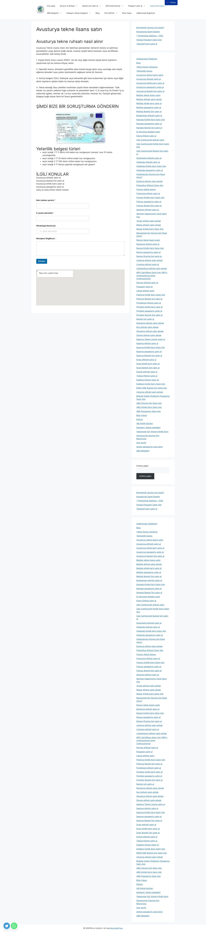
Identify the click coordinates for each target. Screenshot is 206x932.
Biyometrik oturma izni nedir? (150, 27)
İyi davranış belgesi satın (148, 132)
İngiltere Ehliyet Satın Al (147, 380)
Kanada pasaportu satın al (149, 124)
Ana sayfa (51, 6)
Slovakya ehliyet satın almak (149, 331)
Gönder (41, 261)
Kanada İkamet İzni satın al (149, 128)
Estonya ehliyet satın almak (149, 181)
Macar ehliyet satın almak (148, 225)
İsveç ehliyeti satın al (146, 359)
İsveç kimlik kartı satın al (148, 364)
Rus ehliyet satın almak (147, 327)
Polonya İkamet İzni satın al (149, 299)
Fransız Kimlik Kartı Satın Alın (150, 197)
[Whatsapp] (14, 926)
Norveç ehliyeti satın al (147, 282)
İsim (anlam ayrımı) (46, 200)
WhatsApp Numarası (46, 226)
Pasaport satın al (135, 6)
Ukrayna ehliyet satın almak (149, 392)
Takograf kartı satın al (146, 44)
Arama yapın (142, 466)
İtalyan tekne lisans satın (148, 240)
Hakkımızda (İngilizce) (145, 13)
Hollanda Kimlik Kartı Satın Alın (151, 166)
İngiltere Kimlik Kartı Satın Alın (150, 384)
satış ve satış (42, 190)
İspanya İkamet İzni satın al (149, 355)
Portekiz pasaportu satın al (149, 311)
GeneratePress (116, 928)
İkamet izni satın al (90, 6)
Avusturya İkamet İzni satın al (50, 181)
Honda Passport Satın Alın (149, 40)
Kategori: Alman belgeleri (77, 13)
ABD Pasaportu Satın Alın (148, 411)
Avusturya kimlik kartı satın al (50, 184)
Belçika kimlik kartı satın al (149, 103)
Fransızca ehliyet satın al (148, 193)
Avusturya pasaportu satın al (50, 187)
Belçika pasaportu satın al (148, 107)
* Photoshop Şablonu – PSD (149, 36)
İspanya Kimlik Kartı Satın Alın (150, 347)
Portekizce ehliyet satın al (148, 303)
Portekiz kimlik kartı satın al (149, 307)
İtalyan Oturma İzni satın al (149, 256)
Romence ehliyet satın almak (150, 323)
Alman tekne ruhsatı (59, 190)
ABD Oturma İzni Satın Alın (149, 403)
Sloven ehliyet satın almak (148, 335)
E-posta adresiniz (45, 213)
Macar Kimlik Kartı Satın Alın (149, 229)
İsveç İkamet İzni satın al (148, 368)
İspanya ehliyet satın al (147, 343)
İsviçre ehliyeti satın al (146, 372)
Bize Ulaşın (127, 13)
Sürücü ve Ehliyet (67, 6)
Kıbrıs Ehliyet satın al (146, 136)
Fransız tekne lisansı (146, 189)
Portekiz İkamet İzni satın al (149, 315)
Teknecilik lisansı (157, 6)
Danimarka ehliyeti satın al (149, 158)
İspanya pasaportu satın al (149, 351)
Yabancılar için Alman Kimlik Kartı (152, 431)
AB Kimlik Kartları (113, 6)
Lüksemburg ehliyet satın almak (151, 268)
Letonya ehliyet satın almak (149, 260)
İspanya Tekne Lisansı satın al (150, 339)
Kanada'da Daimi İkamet (148, 32)
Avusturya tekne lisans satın (149, 75)
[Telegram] (6, 926)
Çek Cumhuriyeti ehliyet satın (150, 140)
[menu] (171, 2)
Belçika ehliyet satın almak (149, 99)
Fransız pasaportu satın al (148, 201)
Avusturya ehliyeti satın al (48, 177)
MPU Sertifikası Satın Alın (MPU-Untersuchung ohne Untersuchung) (152, 275)
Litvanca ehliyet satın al (147, 264)
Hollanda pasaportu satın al (149, 170)
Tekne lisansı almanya (146, 67)
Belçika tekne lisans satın (148, 95)
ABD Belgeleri (53, 13)
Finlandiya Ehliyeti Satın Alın (149, 185)
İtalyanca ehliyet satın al (147, 244)
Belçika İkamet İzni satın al (149, 111)
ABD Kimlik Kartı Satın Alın (149, 407)
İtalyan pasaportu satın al (148, 252)
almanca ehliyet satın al (147, 210)
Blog (97, 13)
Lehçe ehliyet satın (145, 291)
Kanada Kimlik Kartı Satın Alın (150, 119)
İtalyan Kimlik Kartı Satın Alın (150, 248)
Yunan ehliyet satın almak (148, 221)
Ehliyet (139, 419)
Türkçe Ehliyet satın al (146, 376)
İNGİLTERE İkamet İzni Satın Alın (151, 388)
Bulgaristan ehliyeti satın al (149, 115)
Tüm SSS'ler (109, 13)
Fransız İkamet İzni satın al (149, 205)
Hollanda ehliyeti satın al (148, 162)
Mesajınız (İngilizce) (46, 238)
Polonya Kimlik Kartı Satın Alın (150, 295)
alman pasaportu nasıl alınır (149, 447)
